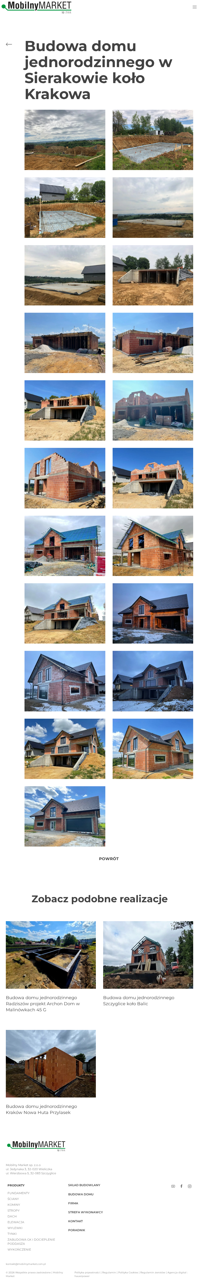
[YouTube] (173, 1186)
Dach (12, 1216)
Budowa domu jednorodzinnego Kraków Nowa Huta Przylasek (41, 1109)
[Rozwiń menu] (194, 7)
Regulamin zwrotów (152, 1272)
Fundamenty (19, 1193)
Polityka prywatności (87, 1272)
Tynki (12, 1234)
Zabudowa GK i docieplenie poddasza (31, 1241)
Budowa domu (80, 1194)
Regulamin (109, 1272)
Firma (73, 1203)
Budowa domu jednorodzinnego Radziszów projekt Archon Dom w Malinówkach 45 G (43, 1003)
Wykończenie (19, 1249)
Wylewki (15, 1228)
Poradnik (76, 1230)
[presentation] (51, 954)
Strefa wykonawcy (85, 1212)
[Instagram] (189, 1186)
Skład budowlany (84, 1185)
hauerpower (82, 1276)
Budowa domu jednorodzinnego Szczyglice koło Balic (138, 1000)
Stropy (14, 1210)
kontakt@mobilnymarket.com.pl (26, 1264)
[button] (65, 140)
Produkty (16, 1185)
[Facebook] (181, 1186)
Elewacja (16, 1222)
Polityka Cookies (128, 1272)
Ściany (13, 1199)
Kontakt (75, 1221)
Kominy (14, 1204)
